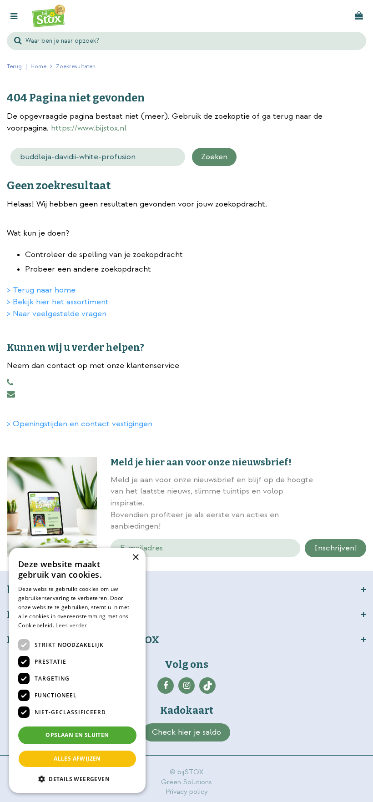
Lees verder (71, 625)
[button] (77, 778)
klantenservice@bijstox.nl (11, 394)
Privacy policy (187, 791)
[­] (165, 685)
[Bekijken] (359, 16)
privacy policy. (340, 504)
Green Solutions (186, 782)
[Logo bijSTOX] (48, 16)
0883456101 (10, 382)
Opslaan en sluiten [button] (77, 735)
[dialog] (77, 670)
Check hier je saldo (186, 732)
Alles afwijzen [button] (77, 758)
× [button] (135, 557)
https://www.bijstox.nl (88, 128)
